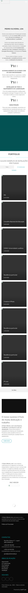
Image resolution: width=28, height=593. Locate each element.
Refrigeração (5, 567)
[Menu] (26, 2)
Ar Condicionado (6, 563)
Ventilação (4, 570)
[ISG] (14, 187)
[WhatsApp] (11, 579)
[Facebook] (3, 579)
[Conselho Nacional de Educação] (14, 214)
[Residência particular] (14, 267)
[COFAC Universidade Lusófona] (14, 241)
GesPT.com (23, 589)
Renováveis (5, 568)
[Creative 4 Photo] (14, 294)
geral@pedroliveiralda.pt (10, 553)
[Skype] (7, 579)
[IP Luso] (14, 374)
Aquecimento (5, 561)
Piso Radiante (5, 565)
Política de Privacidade (7, 524)
